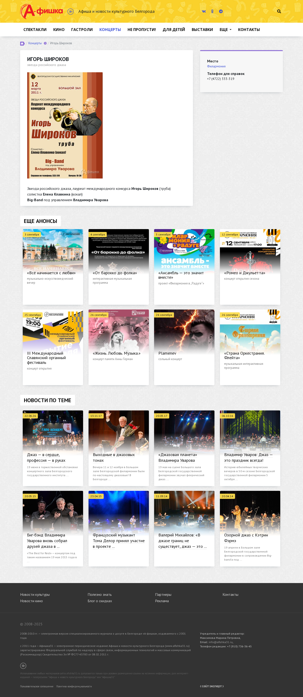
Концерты (110, 29)
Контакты (249, 29)
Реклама (162, 600)
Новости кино (31, 600)
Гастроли (82, 29)
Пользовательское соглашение (36, 686)
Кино (59, 29)
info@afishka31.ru (221, 642)
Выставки (202, 29)
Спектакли (35, 29)
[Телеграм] (221, 11)
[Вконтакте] (204, 11)
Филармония (216, 66)
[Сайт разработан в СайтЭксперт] (212, 686)
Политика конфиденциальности (74, 686)
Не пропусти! (142, 29)
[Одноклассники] (212, 11)
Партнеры (163, 594)
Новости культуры (35, 594)
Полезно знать (100, 594)
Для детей (174, 29)
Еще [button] (224, 29)
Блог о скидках (100, 600)
